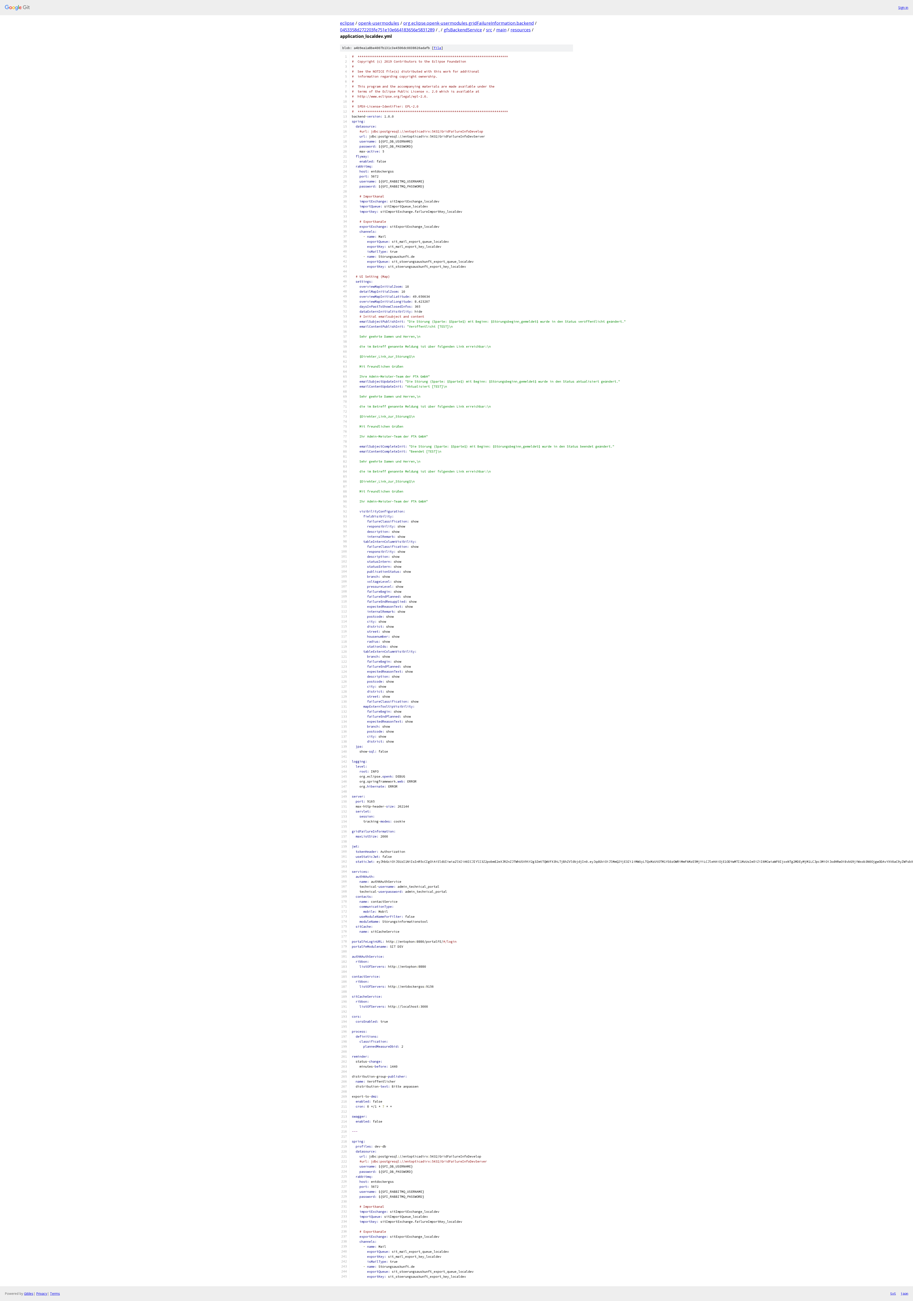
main (501, 30)
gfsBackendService (463, 30)
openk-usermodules (378, 23)
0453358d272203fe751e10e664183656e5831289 (387, 30)
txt (893, 1293)
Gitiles (28, 1293)
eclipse (347, 23)
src (489, 30)
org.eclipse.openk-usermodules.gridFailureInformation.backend (468, 23)
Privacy (41, 1293)
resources (520, 30)
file (437, 48)
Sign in (903, 7)
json (904, 1293)
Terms (55, 1293)
